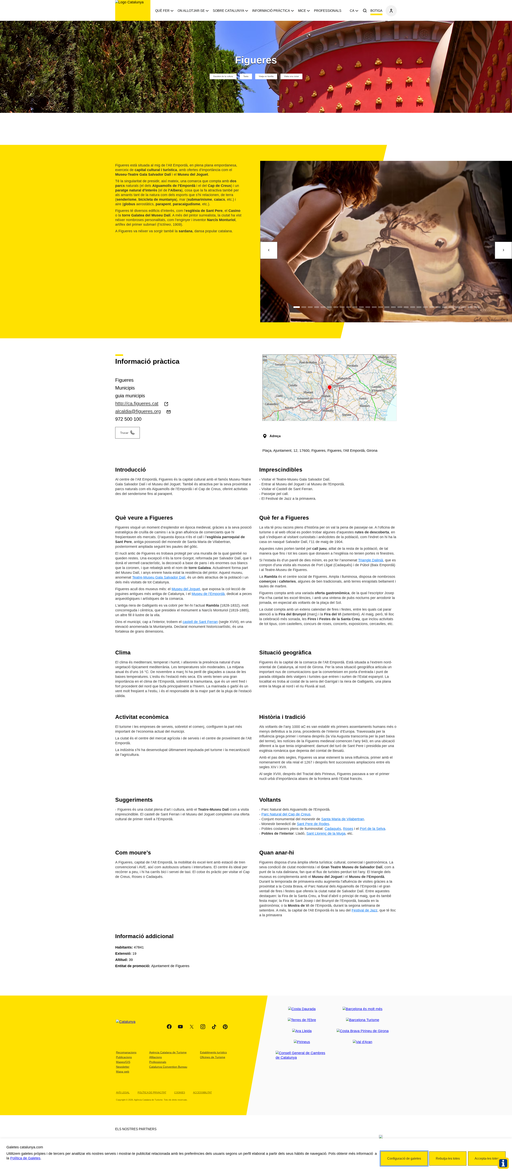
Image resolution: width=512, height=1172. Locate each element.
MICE (302, 10)
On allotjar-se (191, 10)
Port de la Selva (372, 829)
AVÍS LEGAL (123, 1092)
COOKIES (179, 1092)
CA (352, 10)
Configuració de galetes (404, 1158)
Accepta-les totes (487, 1158)
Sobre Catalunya (228, 10)
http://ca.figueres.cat (136, 403)
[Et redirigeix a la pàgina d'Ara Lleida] (302, 1031)
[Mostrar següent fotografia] (503, 250)
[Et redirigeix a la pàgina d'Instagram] (202, 1026)
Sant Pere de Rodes (313, 824)
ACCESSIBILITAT (202, 1092)
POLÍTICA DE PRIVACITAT (152, 1092)
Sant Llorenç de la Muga (325, 833)
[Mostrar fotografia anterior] (268, 250)
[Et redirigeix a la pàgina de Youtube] (180, 1026)
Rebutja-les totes (448, 1158)
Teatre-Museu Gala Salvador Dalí (158, 577)
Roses (348, 829)
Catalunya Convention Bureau (168, 1066)
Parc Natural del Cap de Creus (285, 814)
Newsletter (122, 1066)
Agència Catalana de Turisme (168, 1052)
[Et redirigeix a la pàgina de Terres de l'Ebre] (302, 1020)
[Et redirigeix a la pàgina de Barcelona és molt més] (362, 1009)
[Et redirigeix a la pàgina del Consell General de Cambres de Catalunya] (302, 1055)
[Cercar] (364, 11)
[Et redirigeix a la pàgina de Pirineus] (302, 1042)
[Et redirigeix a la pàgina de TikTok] (214, 1026)
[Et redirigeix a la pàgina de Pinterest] (225, 1026)
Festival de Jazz (364, 910)
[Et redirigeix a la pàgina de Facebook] (169, 1026)
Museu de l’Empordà (208, 594)
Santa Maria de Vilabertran (342, 819)
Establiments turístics (213, 1052)
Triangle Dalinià (370, 560)
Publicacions (124, 1057)
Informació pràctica (271, 10)
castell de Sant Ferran (200, 622)
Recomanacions (126, 1052)
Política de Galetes (25, 1158)
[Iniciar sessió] (391, 11)
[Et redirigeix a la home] (132, 10)
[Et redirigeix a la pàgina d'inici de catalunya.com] (128, 1027)
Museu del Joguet (186, 589)
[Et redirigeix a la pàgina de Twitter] (191, 1026)
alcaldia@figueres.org (138, 411)
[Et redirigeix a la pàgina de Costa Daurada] (302, 1009)
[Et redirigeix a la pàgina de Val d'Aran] (362, 1042)
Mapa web (122, 1071)
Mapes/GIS (123, 1062)
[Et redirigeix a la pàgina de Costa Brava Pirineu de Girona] (363, 1031)
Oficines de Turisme (212, 1057)
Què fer (162, 10)
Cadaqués (333, 829)
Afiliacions (155, 1057)
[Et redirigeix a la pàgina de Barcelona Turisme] (362, 1020)
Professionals (327, 10)
